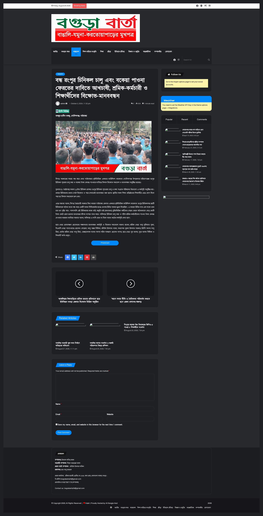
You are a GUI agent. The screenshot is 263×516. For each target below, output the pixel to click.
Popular (169, 119)
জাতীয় (55, 51)
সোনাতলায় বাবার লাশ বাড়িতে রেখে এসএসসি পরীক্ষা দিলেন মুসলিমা (192, 131)
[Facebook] (67, 257)
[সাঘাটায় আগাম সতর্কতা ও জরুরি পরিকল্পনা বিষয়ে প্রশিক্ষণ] (105, 331)
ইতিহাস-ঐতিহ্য (120, 51)
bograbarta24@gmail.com (74, 488)
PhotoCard (105, 243)
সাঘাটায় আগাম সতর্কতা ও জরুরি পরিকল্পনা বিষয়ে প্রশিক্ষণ (101, 344)
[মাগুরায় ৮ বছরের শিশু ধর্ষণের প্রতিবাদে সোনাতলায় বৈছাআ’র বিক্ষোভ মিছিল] (172, 182)
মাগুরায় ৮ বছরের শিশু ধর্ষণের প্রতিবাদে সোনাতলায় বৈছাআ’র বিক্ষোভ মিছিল (194, 180)
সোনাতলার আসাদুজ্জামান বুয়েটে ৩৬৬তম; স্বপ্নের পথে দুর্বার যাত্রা (194, 167)
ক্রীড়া (109, 51)
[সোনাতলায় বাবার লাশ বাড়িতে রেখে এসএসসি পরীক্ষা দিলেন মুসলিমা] (172, 133)
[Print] (93, 257)
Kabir (87, 503)
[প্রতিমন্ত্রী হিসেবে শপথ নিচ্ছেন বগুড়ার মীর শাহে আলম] (172, 158)
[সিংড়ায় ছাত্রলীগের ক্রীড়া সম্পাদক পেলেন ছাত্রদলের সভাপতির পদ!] (172, 146)
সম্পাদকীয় (157, 51)
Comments (202, 119)
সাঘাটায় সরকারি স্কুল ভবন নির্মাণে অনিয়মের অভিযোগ (68, 344)
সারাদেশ (76, 51)
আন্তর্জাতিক (147, 51)
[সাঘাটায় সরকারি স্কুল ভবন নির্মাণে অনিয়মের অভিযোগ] (71, 331)
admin (63, 103)
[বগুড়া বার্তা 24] (95, 28)
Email (59, 414)
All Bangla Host (112, 503)
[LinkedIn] (80, 257)
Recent (184, 119)
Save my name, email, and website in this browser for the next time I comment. (90, 425)
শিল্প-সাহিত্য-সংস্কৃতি (89, 51)
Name (59, 404)
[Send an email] (66, 103)
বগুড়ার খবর (65, 51)
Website (110, 414)
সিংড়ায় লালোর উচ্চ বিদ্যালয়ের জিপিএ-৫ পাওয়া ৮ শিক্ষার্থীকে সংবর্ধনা (138, 326)
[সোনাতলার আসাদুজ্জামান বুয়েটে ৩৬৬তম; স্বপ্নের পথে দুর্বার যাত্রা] (172, 170)
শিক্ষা (102, 51)
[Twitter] (74, 257)
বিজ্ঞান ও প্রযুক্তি (133, 51)
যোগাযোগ (168, 51)
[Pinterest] (87, 257)
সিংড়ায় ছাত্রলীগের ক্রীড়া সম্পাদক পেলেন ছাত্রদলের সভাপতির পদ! (193, 143)
